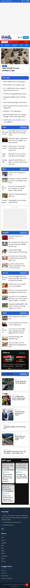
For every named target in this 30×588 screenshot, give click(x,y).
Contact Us (4, 575)
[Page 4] (15, 370)
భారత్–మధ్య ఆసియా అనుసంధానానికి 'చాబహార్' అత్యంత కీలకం (15, 109)
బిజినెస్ (2, 553)
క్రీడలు (26, 45)
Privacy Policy (4, 578)
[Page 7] (23, 370)
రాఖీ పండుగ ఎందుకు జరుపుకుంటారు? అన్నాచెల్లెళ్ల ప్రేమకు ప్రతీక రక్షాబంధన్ (18, 294)
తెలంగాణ (7, 45)
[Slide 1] (9, 76)
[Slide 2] (10, 76)
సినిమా (21, 45)
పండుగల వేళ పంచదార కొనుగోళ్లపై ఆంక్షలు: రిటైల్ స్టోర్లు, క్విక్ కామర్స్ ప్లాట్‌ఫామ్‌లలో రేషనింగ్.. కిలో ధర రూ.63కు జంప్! (16, 333)
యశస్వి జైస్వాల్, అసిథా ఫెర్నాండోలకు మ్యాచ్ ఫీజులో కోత (17, 204)
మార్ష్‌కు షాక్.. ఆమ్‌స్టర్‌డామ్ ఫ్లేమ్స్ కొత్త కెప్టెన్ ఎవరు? (17, 198)
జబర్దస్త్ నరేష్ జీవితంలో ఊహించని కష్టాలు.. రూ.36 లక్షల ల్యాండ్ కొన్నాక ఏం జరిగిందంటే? (18, 164)
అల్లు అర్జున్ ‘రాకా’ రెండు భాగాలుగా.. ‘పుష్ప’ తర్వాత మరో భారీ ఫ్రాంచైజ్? (17, 157)
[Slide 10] (20, 76)
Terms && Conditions (6, 581)
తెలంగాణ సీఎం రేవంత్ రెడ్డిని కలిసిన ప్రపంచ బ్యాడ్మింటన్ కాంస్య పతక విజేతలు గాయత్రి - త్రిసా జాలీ (17, 191)
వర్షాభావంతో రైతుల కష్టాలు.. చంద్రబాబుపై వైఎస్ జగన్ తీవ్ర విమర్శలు (18, 253)
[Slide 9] (19, 76)
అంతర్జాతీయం (4, 558)
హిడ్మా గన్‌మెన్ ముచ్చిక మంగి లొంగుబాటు (15, 239)
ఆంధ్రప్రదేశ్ (14, 45)
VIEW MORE (24, 463)
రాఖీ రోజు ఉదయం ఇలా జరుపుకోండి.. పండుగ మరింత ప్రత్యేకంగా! (14, 123)
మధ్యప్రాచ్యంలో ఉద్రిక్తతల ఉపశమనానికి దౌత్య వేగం (14, 100)
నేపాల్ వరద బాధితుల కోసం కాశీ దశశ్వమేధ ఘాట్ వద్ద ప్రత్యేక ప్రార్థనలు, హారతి (17, 347)
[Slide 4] (13, 76)
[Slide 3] (11, 76)
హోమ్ (2, 540)
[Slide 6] (15, 76)
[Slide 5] (14, 76)
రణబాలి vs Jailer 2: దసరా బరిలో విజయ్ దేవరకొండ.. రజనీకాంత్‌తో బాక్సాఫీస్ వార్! (16, 151)
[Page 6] (21, 370)
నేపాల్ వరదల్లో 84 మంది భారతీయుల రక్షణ (14, 87)
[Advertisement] (15, 18)
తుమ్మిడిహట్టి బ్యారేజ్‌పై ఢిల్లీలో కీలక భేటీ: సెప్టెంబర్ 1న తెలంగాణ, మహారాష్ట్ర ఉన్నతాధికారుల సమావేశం (18, 308)
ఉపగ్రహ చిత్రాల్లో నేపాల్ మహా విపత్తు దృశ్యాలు (14, 84)
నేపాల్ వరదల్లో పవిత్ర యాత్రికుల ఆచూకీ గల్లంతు (15, 105)
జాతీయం (3, 556)
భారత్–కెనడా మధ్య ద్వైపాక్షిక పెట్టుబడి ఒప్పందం (15, 96)
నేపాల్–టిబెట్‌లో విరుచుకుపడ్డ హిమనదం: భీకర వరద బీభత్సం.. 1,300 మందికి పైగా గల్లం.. (15, 454)
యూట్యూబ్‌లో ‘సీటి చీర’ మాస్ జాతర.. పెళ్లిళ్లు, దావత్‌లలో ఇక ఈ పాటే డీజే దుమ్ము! (17, 135)
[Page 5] (18, 370)
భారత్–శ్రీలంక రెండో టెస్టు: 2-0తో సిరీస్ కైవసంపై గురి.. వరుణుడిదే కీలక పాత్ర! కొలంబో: (17, 183)
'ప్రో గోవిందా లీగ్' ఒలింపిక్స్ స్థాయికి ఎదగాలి (16, 176)
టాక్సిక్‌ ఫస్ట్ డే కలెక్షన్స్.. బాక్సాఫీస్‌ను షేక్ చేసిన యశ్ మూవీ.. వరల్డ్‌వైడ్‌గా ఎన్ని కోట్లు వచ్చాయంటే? (17, 143)
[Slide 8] (18, 76)
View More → (22, 355)
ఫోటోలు (3, 561)
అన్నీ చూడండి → (23, 129)
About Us (3, 573)
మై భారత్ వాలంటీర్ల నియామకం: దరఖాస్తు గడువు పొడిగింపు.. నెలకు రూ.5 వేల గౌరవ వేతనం (16, 268)
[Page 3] (12, 370)
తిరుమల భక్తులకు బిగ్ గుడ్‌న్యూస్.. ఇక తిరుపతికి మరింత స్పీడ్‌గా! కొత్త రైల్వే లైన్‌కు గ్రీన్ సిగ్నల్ (18, 247)
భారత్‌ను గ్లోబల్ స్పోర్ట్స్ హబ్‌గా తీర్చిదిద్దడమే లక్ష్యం (15, 340)
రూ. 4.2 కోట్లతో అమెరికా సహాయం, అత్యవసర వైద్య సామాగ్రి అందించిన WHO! (14, 92)
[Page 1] (7, 370)
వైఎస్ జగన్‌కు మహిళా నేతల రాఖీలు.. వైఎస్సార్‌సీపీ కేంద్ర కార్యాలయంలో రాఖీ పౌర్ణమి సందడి (17, 260)
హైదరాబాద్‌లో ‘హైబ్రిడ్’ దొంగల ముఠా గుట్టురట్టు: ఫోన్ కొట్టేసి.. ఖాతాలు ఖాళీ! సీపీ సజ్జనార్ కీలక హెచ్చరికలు (14, 118)
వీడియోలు (3, 564)
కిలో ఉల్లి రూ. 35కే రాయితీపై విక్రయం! (12, 114)
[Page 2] (9, 370)
